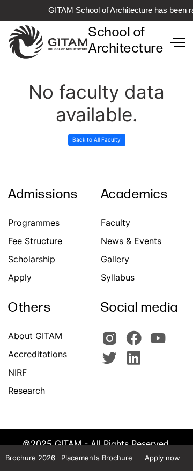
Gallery (115, 259)
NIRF (17, 372)
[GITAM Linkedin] (135, 362)
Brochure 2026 (30, 457)
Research (26, 390)
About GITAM (35, 335)
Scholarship (31, 259)
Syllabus (118, 277)
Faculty (115, 222)
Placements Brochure (96, 457)
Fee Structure (35, 240)
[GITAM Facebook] (137, 342)
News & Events (131, 240)
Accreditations (37, 354)
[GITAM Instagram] (113, 342)
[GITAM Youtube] (159, 342)
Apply (20, 277)
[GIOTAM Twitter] (113, 362)
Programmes (34, 222)
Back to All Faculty (96, 139)
